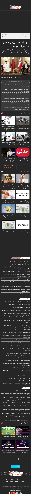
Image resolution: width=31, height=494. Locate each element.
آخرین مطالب (25, 298)
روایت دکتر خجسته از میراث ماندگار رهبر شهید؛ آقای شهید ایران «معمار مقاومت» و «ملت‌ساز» (16, 357)
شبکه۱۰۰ (25, 479)
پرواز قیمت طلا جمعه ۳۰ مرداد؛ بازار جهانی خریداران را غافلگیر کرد (15, 286)
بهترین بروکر (15, 458)
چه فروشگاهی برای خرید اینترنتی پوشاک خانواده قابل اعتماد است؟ (16, 416)
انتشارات (17, 481)
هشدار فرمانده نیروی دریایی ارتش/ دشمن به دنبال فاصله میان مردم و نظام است (16, 336)
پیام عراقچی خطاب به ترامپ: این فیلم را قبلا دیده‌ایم (17, 360)
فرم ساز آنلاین (16, 456)
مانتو (29, 456)
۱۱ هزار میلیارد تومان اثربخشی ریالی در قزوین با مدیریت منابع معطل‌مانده (16, 349)
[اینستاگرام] (14, 493)
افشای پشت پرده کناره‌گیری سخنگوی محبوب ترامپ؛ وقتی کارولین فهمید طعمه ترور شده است (16, 108)
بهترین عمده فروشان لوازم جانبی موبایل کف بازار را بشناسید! (16, 400)
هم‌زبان (12, 479)
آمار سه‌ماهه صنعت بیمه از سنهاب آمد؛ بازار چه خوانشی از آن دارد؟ (15, 413)
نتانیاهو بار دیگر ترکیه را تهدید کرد (21, 329)
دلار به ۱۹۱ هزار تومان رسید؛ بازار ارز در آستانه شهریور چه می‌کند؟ (15, 332)
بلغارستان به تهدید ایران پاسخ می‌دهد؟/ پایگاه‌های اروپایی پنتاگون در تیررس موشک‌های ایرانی (17, 268)
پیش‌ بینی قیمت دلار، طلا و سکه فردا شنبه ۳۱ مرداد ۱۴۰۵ (17, 302)
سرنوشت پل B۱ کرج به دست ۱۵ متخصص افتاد (19, 304)
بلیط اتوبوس (27, 461)
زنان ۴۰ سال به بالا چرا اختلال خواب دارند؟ (20, 307)
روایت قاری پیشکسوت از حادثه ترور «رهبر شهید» (18, 378)
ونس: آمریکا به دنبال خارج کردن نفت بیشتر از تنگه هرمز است (16, 343)
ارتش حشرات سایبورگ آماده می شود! (21, 368)
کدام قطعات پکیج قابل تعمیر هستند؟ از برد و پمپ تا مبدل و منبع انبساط (15, 394)
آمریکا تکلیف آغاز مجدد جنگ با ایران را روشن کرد (18, 261)
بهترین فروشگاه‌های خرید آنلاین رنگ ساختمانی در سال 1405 (16, 397)
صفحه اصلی (27, 34)
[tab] (25, 258)
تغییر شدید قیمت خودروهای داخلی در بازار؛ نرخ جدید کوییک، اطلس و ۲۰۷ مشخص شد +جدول (16, 275)
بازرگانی (26, 387)
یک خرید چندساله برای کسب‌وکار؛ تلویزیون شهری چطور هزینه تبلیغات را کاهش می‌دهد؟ (16, 410)
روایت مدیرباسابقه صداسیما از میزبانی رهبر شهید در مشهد (16, 313)
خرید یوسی (27, 458)
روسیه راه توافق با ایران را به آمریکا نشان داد (19, 264)
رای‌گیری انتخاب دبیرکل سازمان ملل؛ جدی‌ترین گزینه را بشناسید (15, 271)
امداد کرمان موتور (9, 456)
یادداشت (23, 481)
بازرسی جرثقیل (23, 456)
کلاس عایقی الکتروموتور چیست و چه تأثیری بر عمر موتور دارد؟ (16, 402)
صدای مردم (6, 479)
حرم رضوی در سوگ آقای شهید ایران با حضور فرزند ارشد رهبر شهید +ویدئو (16, 384)
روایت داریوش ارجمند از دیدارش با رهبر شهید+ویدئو (18, 353)
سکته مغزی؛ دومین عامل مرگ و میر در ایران (19, 340)
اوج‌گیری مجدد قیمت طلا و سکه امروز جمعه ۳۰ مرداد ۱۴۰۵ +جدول (15, 279)
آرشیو (11, 481)
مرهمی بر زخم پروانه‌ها (24, 381)
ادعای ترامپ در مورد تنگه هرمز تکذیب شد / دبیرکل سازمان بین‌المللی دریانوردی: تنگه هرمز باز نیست (17, 326)
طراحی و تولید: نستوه (14, 490)
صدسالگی (19, 479)
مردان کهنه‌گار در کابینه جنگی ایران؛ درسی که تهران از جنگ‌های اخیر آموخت (15, 95)
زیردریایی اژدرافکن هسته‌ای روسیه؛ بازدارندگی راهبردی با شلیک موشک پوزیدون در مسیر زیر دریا (16, 283)
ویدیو (22, 34)
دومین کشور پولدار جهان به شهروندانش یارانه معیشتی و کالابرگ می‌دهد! (16, 104)
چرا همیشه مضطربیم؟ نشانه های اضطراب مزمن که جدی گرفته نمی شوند (16, 406)
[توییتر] (12, 493)
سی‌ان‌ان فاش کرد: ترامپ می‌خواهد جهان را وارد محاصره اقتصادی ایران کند (15, 295)
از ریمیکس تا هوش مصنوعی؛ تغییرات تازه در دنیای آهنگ (17, 420)
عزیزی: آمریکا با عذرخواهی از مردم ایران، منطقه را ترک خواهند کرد (15, 310)
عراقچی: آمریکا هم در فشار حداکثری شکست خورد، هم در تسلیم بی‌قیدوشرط (16, 321)
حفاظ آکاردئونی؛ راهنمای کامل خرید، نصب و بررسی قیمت (16, 391)
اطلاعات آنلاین (15, 7)
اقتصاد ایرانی (21, 458)
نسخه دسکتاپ (15, 467)
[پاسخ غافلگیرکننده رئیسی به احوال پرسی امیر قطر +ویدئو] (15, 66)
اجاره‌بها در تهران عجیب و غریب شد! (21, 375)
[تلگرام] (9, 493)
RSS (7, 481)
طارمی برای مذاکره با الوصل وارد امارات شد (20, 346)
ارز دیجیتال (9, 458)
